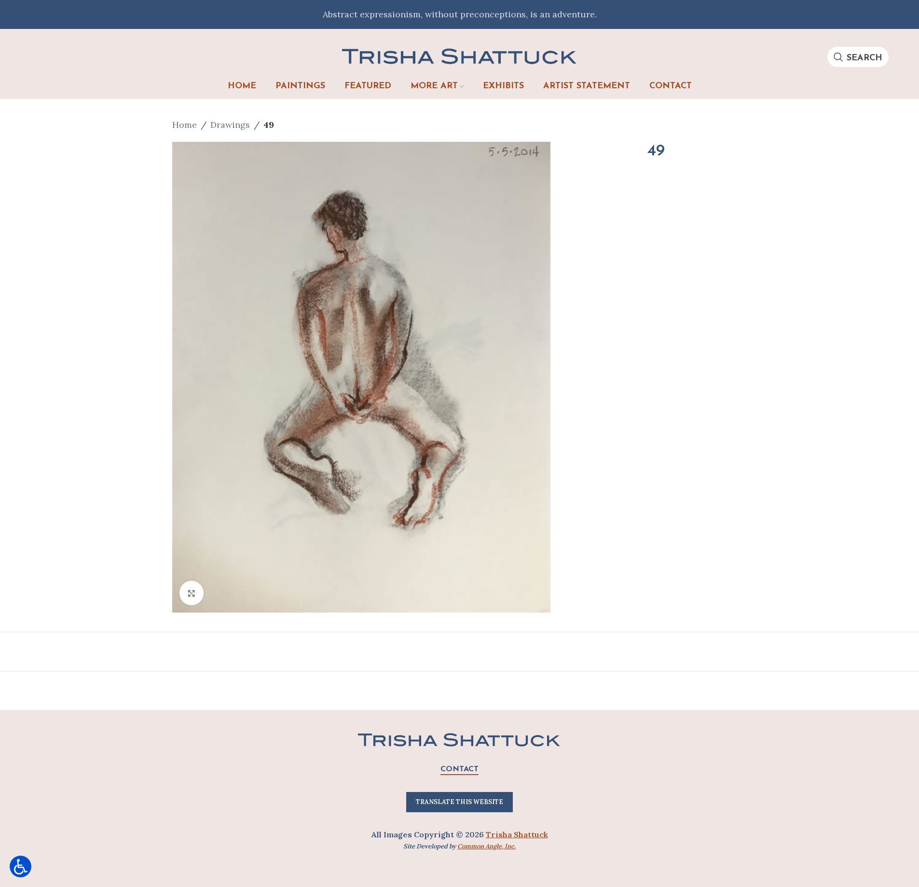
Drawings (230, 124)
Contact (459, 769)
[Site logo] (459, 55)
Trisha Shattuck (517, 834)
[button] (20, 866)
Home (184, 124)
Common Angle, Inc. (486, 846)
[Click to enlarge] (191, 593)
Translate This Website (459, 802)
